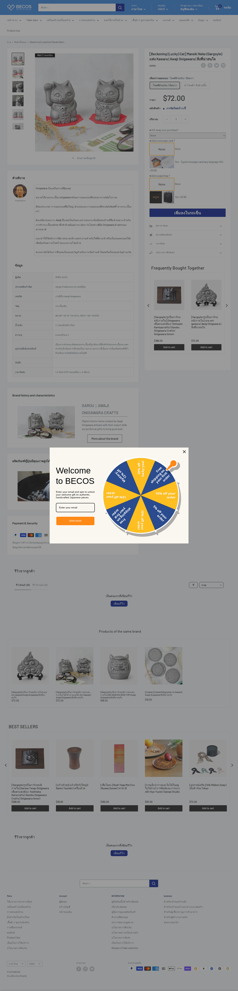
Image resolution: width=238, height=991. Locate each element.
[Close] (184, 452)
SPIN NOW (75, 520)
